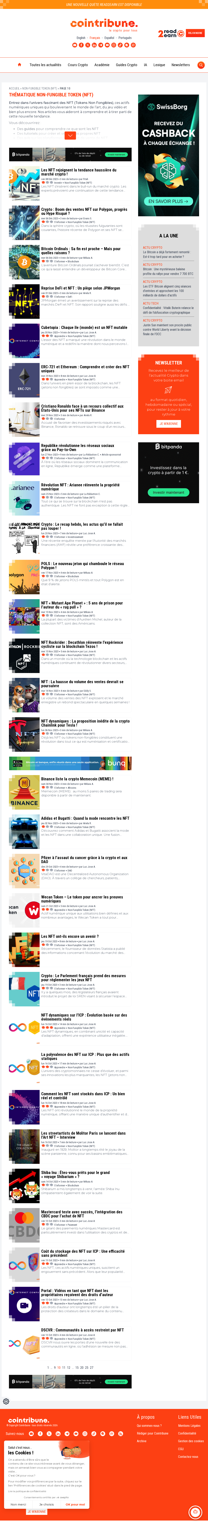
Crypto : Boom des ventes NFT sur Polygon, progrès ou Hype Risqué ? (84, 211)
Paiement (72, 1224)
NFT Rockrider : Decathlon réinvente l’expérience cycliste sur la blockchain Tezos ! (82, 644)
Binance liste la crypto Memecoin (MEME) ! (77, 779)
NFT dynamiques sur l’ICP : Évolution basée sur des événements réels (84, 1017)
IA (145, 64)
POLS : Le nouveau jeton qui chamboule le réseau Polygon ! (82, 566)
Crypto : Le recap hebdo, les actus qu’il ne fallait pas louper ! (82, 526)
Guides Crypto (126, 64)
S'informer (59, 222)
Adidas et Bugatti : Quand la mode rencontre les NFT (85, 818)
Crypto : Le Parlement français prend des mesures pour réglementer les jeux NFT (83, 978)
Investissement (75, 537)
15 (77, 1368)
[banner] (70, 154)
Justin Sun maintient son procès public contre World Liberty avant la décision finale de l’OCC (167, 329)
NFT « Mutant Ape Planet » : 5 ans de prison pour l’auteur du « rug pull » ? (82, 605)
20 (81, 1368)
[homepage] (11, 65)
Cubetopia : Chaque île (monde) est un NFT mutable (84, 327)
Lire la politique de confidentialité (27, 1491)
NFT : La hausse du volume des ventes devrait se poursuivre (82, 684)
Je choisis (46, 1504)
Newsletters (181, 64)
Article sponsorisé (111, 454)
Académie (101, 64)
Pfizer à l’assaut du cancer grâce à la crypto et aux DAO (84, 860)
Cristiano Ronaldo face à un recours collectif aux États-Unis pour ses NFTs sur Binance (82, 408)
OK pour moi (75, 1504)
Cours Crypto (78, 64)
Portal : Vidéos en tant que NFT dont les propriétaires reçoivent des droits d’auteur (77, 1293)
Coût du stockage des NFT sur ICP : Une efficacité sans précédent (83, 1253)
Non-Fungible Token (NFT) (39, 88)
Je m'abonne (169, 424)
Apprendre (59, 336)
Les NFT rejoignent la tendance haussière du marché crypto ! (78, 172)
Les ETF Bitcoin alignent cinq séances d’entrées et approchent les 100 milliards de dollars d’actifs (167, 290)
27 (91, 1368)
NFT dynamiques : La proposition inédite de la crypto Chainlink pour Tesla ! (85, 723)
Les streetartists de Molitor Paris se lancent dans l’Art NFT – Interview (83, 1135)
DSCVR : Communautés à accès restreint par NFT (82, 1330)
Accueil (14, 88)
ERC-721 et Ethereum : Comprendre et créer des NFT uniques (85, 369)
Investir (58, 182)
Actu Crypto (152, 248)
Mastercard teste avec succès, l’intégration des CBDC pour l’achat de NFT (81, 1214)
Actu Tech (150, 303)
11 (63, 1368)
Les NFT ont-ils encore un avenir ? (70, 936)
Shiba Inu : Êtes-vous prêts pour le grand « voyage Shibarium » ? (75, 1175)
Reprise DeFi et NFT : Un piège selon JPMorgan (80, 288)
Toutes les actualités (45, 64)
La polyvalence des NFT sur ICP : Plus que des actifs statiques (85, 1056)
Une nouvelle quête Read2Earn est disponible (104, 4)
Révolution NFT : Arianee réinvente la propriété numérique (80, 487)
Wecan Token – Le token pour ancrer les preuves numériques (82, 899)
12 (68, 1368)
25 (86, 1368)
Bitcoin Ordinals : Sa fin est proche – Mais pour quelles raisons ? (81, 251)
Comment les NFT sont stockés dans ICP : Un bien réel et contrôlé (83, 1096)
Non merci (18, 1504)
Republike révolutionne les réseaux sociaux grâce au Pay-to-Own (77, 448)
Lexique (159, 64)
